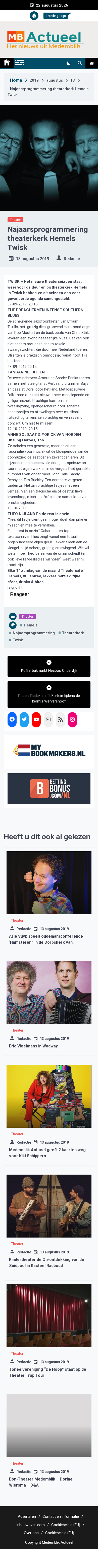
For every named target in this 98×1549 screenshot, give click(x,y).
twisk (18, 640)
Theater (15, 220)
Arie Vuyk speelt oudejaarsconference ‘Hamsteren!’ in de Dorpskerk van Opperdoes (46, 942)
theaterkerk (73, 633)
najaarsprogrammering (34, 633)
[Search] (79, 63)
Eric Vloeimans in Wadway (33, 1046)
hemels (30, 625)
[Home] (7, 63)
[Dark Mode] (68, 63)
